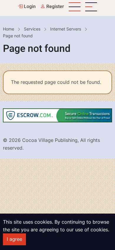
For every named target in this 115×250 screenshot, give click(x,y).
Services (32, 28)
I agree (14, 239)
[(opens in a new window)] (57, 115)
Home (8, 28)
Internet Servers (65, 28)
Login (29, 6)
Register (54, 6)
